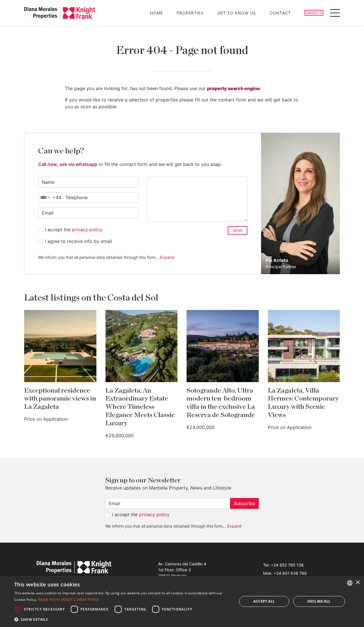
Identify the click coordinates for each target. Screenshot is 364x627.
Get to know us (236, 13)
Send (238, 230)
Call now (47, 164)
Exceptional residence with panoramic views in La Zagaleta (60, 399)
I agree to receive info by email (78, 241)
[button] (122, 619)
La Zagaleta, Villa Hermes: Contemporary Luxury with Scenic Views (303, 402)
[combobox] (49, 197)
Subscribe (244, 503)
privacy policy (87, 229)
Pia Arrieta (277, 260)
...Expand (165, 257)
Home (156, 13)
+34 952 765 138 (287, 565)
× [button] (357, 582)
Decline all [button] (318, 601)
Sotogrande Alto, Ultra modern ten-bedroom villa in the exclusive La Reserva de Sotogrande (221, 402)
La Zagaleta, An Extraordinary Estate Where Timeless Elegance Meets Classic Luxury (140, 407)
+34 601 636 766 (290, 573)
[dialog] (182, 601)
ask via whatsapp (78, 164)
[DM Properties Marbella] (59, 13)
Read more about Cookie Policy (68, 599)
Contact (280, 13)
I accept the (73, 229)
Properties (190, 13)
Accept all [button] (264, 601)
